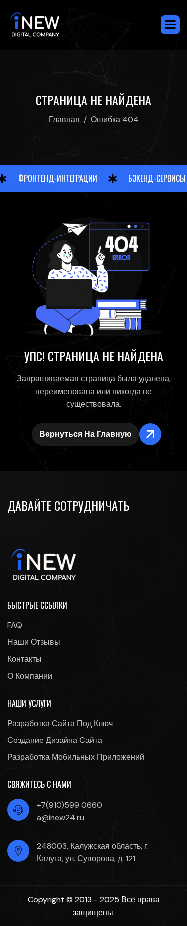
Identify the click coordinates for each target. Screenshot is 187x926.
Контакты (24, 659)
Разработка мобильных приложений (75, 757)
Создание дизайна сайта (54, 740)
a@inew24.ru (60, 817)
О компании (29, 676)
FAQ (14, 625)
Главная (64, 119)
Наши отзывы (33, 642)
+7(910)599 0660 (69, 805)
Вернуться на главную (85, 434)
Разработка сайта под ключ (60, 723)
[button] (170, 24)
